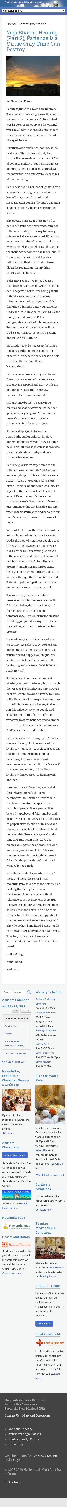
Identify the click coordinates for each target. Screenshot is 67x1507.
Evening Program (12, 1026)
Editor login (13, 1482)
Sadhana (8, 1033)
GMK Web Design (44, 1455)
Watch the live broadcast (50, 1175)
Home (11, 24)
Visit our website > (11, 1273)
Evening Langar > (49, 1276)
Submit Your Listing (14, 1155)
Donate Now (44, 1323)
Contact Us (12, 1415)
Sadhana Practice (20, 1429)
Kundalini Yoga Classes (24, 1434)
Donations (15, 1444)
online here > (56, 1267)
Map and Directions (36, 1415)
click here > (8, 1133)
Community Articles (32, 24)
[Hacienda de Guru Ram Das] (33, 3)
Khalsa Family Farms (23, 1439)
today (15, 1011)
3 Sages (16, 1460)
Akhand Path (42, 1012)
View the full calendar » (14, 1061)
